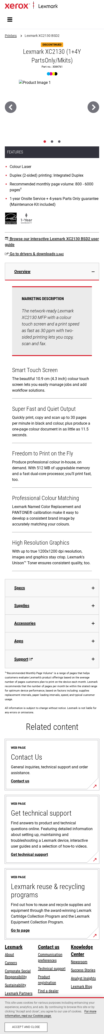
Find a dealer (48, 991)
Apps (18, 641)
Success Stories (83, 970)
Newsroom (79, 962)
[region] (52, 1015)
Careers (11, 963)
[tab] (45, 141)
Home (62, 6)
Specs (19, 588)
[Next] (93, 107)
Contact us (48, 947)
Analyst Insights (83, 978)
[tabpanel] (52, 429)
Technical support (52, 968)
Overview (22, 271)
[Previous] (10, 107)
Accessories (25, 623)
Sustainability (15, 985)
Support (21, 659)
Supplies (21, 605)
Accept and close (26, 1027)
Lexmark (13, 947)
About (9, 954)
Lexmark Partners (18, 993)
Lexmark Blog (81, 986)
